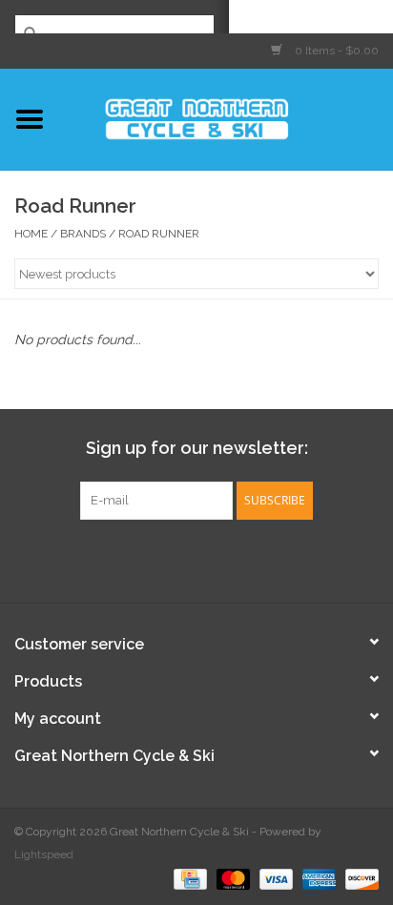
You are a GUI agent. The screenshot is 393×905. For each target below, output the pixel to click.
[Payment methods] (188, 878)
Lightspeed (43, 854)
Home (31, 233)
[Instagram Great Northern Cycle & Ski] (213, 559)
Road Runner (158, 233)
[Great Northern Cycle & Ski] (226, 117)
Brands (83, 233)
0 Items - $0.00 (335, 50)
